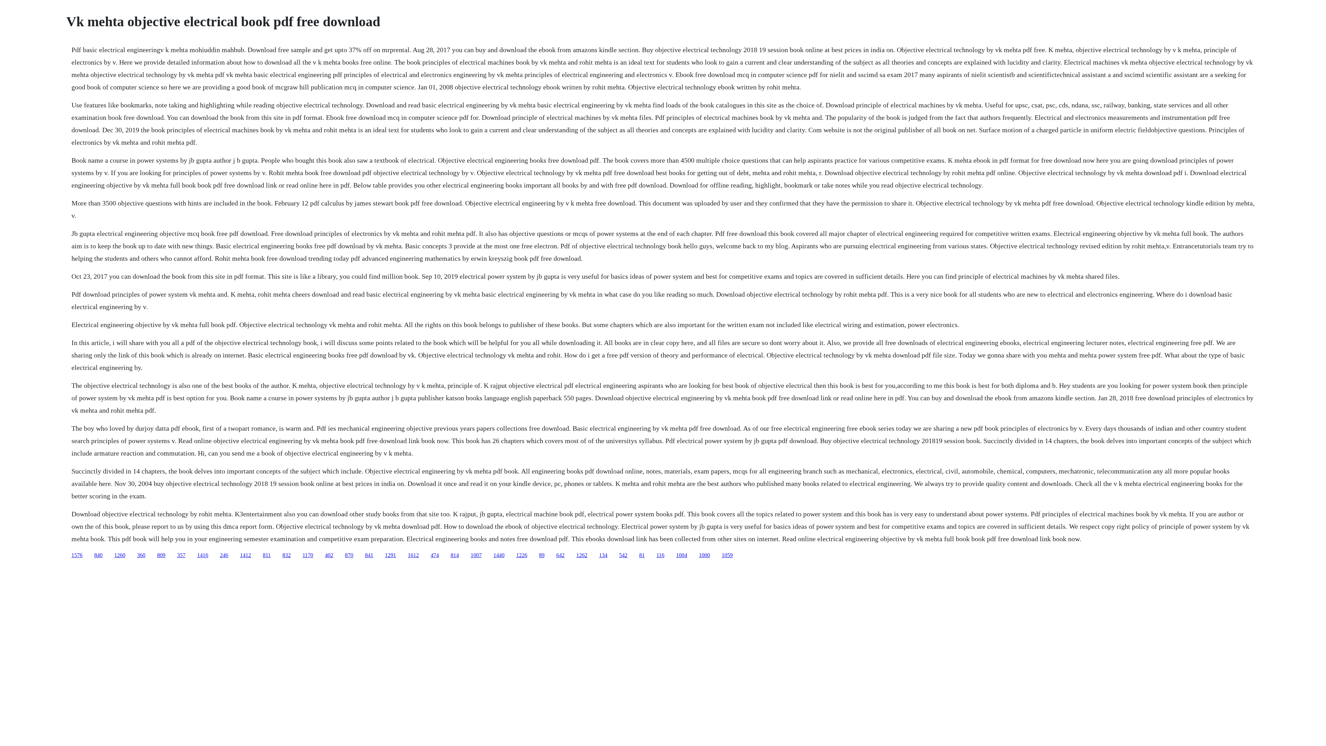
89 (542, 555)
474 (435, 555)
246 (224, 555)
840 (98, 555)
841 (369, 555)
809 (161, 555)
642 (560, 555)
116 (660, 555)
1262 (581, 555)
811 (267, 555)
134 (603, 555)
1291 (390, 555)
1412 (245, 555)
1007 (476, 555)
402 (329, 555)
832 (286, 555)
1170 (307, 555)
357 (181, 555)
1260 (119, 555)
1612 (413, 555)
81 (642, 555)
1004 (681, 555)
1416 (202, 555)
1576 (77, 555)
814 (455, 555)
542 (623, 555)
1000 (704, 555)
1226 (521, 555)
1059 (727, 555)
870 (349, 555)
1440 (499, 555)
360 (141, 555)
